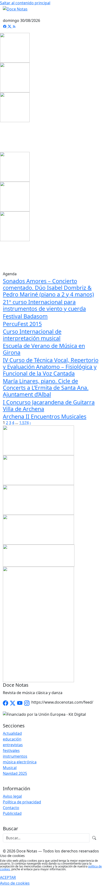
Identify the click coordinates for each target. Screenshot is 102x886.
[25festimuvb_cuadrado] (15, 47)
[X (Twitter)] (10, 26)
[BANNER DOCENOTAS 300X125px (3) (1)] (38, 529)
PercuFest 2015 (22, 324)
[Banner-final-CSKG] (1, 136)
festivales (11, 750)
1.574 (24, 422)
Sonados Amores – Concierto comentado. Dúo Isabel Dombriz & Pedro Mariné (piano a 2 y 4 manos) (48, 287)
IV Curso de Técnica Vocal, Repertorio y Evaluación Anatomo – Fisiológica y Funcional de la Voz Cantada (50, 366)
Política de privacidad (22, 802)
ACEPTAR (8, 877)
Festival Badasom (25, 316)
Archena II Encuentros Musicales (44, 416)
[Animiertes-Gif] (15, 77)
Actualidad (12, 733)
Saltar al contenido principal (25, 2)
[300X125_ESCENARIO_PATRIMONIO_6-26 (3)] (38, 499)
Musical (10, 767)
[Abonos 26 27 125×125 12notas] (15, 107)
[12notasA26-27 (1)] (38, 439)
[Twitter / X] (12, 703)
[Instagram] (26, 703)
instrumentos (15, 756)
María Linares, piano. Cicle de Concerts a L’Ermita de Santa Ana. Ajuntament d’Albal (45, 387)
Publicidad (12, 813)
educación (12, 739)
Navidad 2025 (15, 773)
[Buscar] (94, 837)
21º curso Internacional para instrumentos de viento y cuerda (44, 305)
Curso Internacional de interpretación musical (32, 335)
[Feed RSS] (14, 26)
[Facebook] (5, 26)
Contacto (11, 807)
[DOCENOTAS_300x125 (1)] (38, 469)
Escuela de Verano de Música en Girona (44, 349)
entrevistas (13, 744)
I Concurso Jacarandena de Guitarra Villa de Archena (49, 405)
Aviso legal (12, 796)
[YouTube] (19, 703)
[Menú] (96, 15)
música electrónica (20, 762)
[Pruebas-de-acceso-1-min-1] (38, 623)
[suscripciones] (38, 555)
